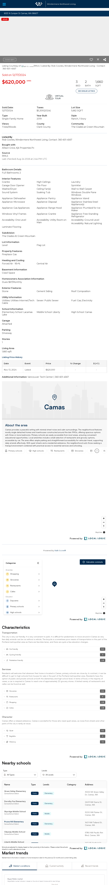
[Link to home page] (39, 5)
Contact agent (9, 59)
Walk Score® (60, 550)
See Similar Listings (86, 91)
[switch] (91, 59)
